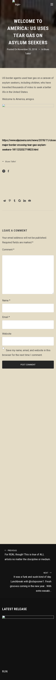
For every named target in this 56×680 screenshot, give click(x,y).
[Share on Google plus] (19, 200)
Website (6, 333)
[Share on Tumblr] (14, 200)
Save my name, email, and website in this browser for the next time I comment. (26, 352)
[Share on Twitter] (26, 196)
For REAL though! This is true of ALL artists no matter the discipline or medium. (27, 555)
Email (6, 317)
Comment (8, 249)
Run (5, 671)
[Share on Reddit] (4, 200)
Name (6, 300)
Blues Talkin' (10, 162)
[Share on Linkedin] (24, 200)
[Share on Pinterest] (9, 200)
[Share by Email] (29, 200)
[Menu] (51, 4)
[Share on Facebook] (8, 171)
